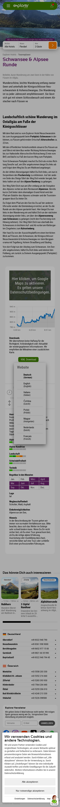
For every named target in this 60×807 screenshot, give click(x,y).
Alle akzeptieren (30, 781)
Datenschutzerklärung (36, 799)
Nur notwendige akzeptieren (30, 790)
